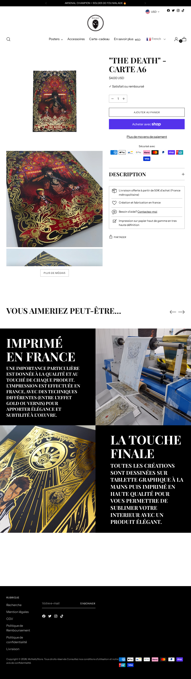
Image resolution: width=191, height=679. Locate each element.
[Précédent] (46, 3)
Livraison (12, 649)
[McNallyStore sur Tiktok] (183, 10)
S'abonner (88, 603)
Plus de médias (54, 272)
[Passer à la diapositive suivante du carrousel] (181, 312)
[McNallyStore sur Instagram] (178, 10)
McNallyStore (35, 659)
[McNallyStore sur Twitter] (173, 10)
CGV (9, 619)
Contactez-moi (147, 211)
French (156, 38)
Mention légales (17, 612)
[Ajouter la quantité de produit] (112, 98)
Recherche (13, 605)
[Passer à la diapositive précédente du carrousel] (173, 312)
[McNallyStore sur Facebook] (168, 10)
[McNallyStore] (95, 23)
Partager (120, 237)
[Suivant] (145, 3)
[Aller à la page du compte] (175, 39)
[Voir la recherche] (8, 39)
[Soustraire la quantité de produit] (123, 98)
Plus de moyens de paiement (147, 137)
